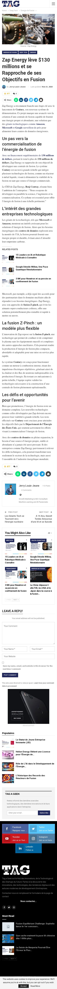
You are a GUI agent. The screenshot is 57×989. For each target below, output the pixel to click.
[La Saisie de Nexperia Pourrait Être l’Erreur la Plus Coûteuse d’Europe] (8, 950)
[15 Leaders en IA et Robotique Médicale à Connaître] (8, 257)
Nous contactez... (28, 901)
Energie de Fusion (10, 52)
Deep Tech (23, 52)
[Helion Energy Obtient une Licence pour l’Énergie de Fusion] (8, 754)
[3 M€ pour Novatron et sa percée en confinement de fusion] (8, 281)
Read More (35, 986)
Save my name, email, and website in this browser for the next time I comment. (28, 667)
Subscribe (44, 813)
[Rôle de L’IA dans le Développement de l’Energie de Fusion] (8, 766)
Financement (11, 568)
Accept (23, 986)
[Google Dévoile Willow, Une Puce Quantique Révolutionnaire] (8, 269)
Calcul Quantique (38, 540)
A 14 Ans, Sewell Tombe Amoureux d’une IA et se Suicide (41, 519)
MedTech (9, 540)
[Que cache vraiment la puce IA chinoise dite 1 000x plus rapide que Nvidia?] (8, 938)
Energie (33, 52)
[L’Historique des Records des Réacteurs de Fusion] (8, 778)
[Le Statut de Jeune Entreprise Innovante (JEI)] (8, 742)
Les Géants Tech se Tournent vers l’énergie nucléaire (14, 519)
